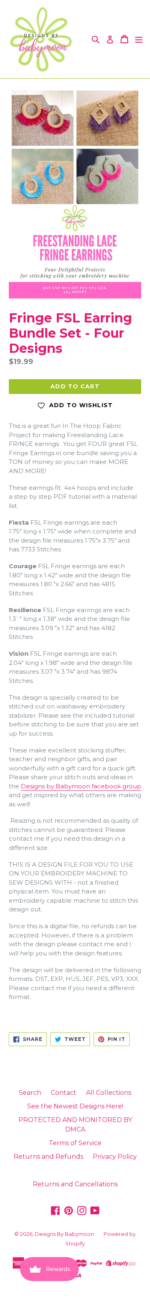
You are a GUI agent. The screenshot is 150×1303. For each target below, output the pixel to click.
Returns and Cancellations (75, 1184)
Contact (63, 1092)
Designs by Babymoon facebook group (81, 786)
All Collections (108, 1092)
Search (30, 1092)
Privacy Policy (115, 1156)
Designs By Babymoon (64, 1234)
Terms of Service (75, 1143)
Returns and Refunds (48, 1156)
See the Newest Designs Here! (75, 1106)
